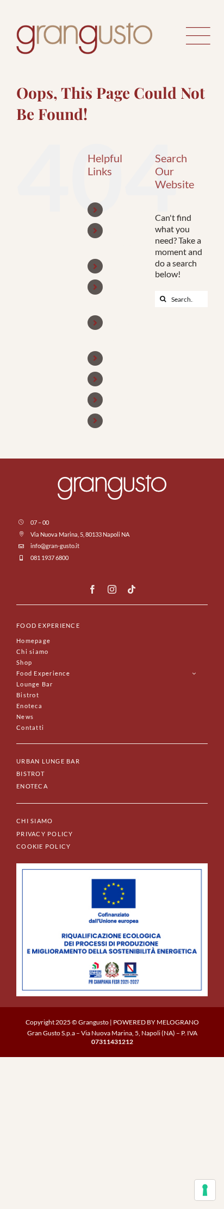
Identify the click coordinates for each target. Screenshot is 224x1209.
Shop (118, 266)
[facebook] (92, 589)
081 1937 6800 (49, 557)
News (119, 399)
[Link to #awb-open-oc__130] (198, 35)
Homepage (129, 210)
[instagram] (112, 589)
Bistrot (122, 358)
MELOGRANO (178, 1022)
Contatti (125, 421)
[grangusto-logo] (84, 26)
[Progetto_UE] (112, 867)
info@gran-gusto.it (54, 545)
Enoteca (124, 379)
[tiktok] (131, 589)
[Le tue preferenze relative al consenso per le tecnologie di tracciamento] (205, 1190)
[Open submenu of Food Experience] (194, 672)
